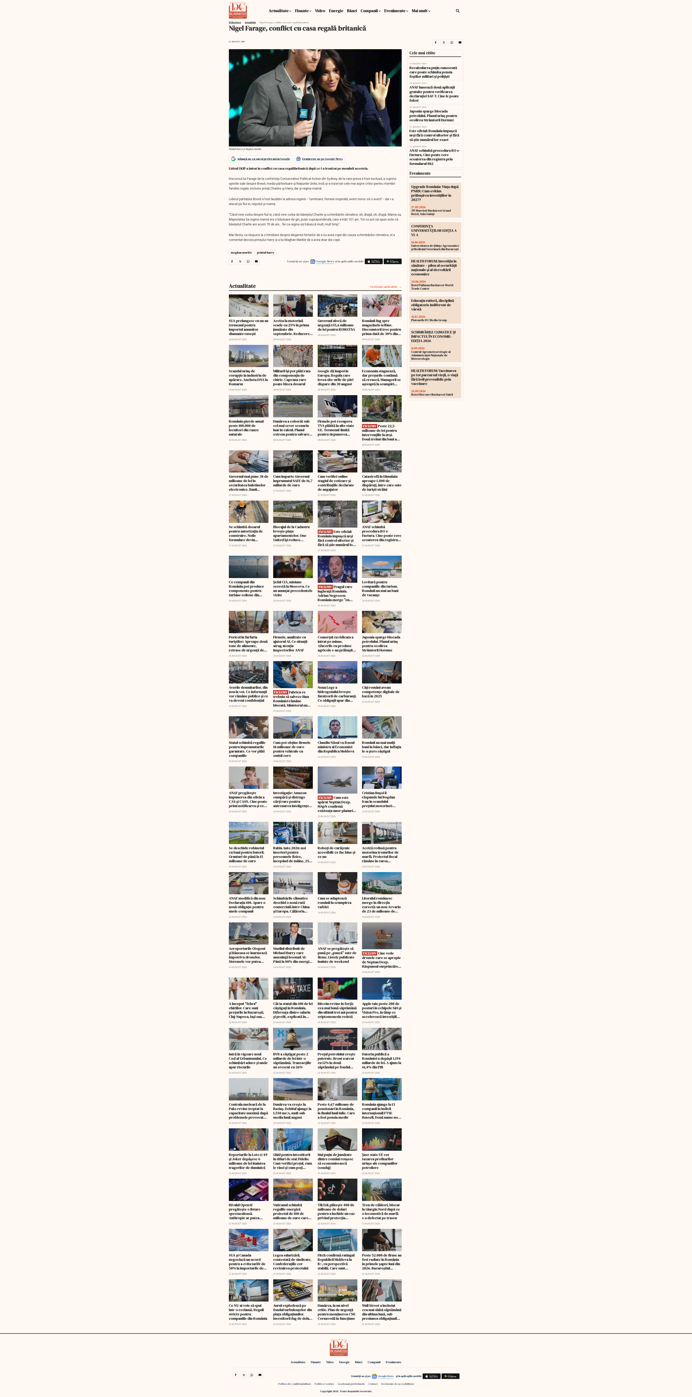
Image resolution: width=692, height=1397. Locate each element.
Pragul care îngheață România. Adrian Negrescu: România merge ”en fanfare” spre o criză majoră (335, 593)
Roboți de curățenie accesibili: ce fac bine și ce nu (336, 852)
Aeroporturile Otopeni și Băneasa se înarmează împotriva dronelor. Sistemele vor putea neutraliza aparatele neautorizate (248, 955)
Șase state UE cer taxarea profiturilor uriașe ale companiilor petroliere (380, 1161)
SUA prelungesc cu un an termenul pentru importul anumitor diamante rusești (248, 327)
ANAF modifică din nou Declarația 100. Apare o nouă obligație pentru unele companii (247, 904)
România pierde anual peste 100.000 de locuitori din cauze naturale (246, 427)
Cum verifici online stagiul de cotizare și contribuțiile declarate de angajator (336, 483)
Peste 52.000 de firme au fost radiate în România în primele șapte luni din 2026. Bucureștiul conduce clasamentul (382, 1261)
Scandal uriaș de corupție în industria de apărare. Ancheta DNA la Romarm (248, 377)
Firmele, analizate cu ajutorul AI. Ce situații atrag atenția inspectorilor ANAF (290, 643)
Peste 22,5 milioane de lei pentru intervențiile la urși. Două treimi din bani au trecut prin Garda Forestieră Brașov (380, 432)
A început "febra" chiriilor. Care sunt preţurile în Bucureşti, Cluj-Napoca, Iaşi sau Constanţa (246, 1010)
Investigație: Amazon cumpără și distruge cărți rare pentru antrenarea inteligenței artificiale (291, 799)
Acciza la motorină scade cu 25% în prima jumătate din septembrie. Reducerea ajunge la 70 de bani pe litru (292, 327)
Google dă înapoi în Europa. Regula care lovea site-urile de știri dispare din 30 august (335, 377)
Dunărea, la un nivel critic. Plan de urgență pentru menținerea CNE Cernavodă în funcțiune (337, 1312)
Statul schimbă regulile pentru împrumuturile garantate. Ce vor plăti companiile (247, 749)
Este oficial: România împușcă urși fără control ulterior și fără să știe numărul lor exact (336, 538)
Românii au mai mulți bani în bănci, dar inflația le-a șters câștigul (381, 746)
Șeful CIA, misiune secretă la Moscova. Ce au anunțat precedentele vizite (292, 588)
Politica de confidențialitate (294, 1384)
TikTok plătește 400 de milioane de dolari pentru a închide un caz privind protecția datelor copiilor (336, 1211)
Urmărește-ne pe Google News (322, 159)
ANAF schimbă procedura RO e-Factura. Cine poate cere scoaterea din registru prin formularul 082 (381, 533)
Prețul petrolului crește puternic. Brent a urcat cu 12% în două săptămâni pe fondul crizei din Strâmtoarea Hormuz (336, 1060)
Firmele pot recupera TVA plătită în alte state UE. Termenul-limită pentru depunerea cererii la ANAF (336, 427)
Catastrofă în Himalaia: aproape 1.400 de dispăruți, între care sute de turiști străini (382, 483)
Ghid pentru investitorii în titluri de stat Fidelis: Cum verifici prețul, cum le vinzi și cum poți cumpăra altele (292, 1161)
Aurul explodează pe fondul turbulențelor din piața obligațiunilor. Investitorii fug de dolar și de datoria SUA (292, 1312)
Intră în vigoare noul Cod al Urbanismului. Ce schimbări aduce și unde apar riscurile (248, 1060)
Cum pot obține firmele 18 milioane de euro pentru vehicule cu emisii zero (291, 749)
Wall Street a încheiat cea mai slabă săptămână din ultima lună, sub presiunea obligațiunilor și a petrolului (381, 1312)
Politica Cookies (324, 1384)
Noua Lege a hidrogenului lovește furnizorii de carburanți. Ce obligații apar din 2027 (337, 694)
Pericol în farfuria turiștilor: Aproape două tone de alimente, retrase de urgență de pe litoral (248, 643)
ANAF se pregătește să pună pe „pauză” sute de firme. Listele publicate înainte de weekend (337, 955)
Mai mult (420, 10)
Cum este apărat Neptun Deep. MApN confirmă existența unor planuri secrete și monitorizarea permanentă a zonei (337, 804)
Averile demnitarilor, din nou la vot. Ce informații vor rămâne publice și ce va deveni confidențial (248, 694)
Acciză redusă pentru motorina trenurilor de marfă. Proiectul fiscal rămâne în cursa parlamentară (380, 854)
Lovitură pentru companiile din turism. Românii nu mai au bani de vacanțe (380, 588)
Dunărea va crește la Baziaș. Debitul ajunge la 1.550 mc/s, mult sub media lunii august (292, 1111)
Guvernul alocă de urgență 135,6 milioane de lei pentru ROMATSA (336, 325)
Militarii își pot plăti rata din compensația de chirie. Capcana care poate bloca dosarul (291, 377)
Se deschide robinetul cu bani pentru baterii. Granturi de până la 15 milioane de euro (246, 854)
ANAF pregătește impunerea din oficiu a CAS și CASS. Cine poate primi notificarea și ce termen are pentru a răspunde (248, 799)
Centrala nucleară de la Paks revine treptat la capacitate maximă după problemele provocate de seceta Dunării (248, 1111)
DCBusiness (235, 22)
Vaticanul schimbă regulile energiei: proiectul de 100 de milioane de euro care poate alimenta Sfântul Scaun (291, 1211)
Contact (373, 1384)
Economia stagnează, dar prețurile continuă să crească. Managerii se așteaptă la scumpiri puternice (381, 377)
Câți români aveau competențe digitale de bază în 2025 (381, 691)
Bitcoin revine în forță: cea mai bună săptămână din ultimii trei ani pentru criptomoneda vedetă (337, 1010)
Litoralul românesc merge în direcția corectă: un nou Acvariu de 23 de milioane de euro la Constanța (381, 904)
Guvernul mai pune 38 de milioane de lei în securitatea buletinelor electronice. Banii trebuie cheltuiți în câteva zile (248, 483)
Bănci (352, 10)
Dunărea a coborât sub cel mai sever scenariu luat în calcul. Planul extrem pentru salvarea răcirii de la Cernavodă (292, 427)
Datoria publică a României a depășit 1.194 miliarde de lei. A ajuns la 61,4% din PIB (381, 1060)
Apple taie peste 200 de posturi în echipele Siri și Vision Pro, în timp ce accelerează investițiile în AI (381, 1010)
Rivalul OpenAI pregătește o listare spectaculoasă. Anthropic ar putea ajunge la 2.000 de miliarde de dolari (244, 1211)
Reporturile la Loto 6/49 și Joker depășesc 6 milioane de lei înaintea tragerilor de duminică (248, 1161)
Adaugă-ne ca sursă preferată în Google (263, 159)
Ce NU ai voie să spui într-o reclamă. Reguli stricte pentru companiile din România (248, 1312)
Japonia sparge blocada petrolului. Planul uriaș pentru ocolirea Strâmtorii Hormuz (381, 643)
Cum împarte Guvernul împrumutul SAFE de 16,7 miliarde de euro (292, 480)
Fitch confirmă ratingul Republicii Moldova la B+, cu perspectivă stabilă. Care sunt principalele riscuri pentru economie (336, 1261)
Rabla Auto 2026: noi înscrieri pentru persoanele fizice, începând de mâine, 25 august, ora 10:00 (291, 854)
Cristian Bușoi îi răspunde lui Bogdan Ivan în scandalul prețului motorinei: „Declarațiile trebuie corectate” (378, 799)
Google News (325, 261)
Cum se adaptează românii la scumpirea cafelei (334, 902)
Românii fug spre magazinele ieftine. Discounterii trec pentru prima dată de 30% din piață (381, 327)
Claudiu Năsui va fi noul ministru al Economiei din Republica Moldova (336, 746)
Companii (369, 10)
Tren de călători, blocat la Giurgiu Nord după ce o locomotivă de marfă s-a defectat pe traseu (381, 1211)
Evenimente (394, 10)
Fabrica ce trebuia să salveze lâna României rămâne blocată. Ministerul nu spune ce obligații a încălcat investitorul (291, 698)
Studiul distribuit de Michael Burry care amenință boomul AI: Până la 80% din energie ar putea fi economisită (292, 955)
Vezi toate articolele (383, 286)
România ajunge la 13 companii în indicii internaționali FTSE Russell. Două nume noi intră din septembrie (380, 1111)
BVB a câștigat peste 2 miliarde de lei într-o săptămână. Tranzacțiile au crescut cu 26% (292, 1060)
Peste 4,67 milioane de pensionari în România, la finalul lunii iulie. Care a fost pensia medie (336, 1111)
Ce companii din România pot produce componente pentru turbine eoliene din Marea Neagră (246, 588)
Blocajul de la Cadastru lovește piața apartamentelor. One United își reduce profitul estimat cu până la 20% (292, 533)
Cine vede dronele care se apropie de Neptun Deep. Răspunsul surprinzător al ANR (381, 960)
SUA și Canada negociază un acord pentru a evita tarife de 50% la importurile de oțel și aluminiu (247, 1261)
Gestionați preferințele (351, 1384)
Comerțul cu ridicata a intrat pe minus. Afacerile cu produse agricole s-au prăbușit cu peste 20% (335, 643)
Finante (302, 10)
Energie (336, 10)
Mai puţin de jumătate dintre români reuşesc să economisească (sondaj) (335, 1161)
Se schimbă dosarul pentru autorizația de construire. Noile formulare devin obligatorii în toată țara (247, 533)
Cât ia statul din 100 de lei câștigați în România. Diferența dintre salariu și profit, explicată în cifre (293, 1010)
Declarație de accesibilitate (397, 1384)
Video (320, 10)
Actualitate (279, 10)
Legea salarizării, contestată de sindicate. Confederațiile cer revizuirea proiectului (292, 1261)
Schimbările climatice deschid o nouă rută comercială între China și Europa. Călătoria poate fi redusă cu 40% (291, 904)
